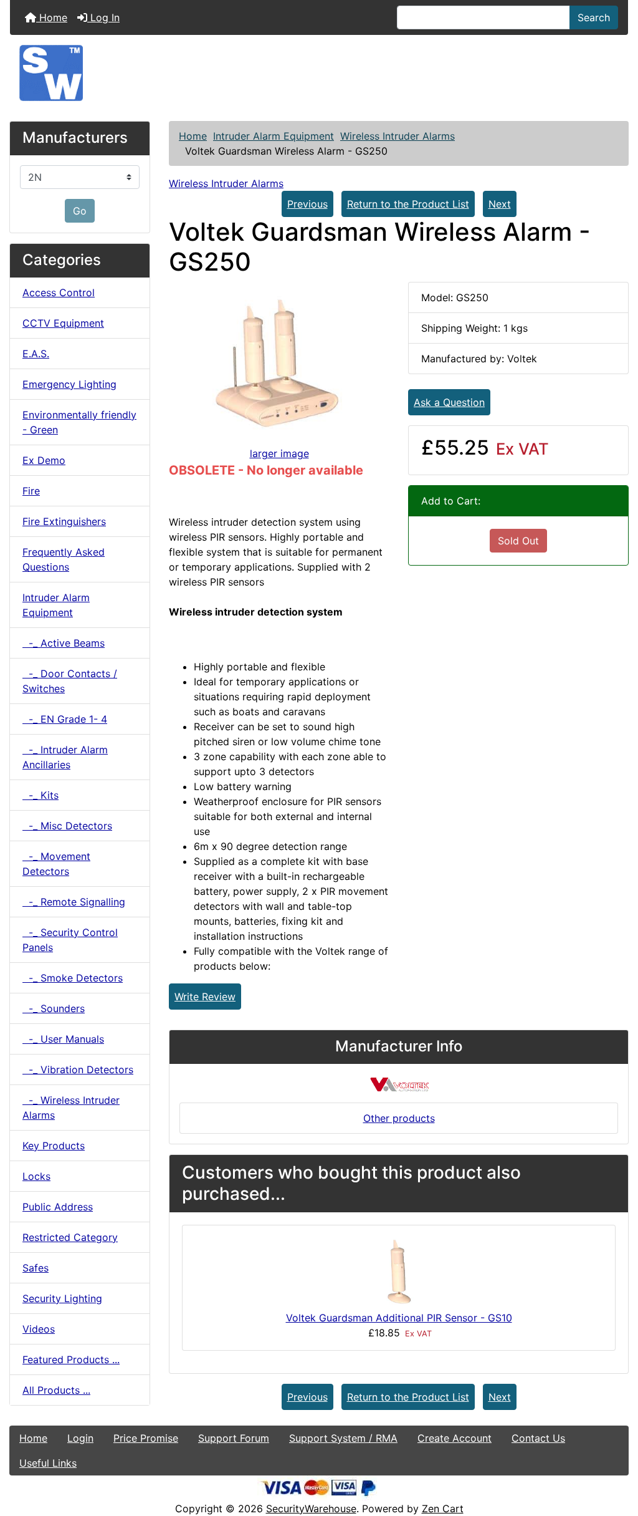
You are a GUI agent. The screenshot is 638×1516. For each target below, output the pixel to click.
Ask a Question (449, 402)
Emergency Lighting (69, 384)
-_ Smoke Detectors (72, 978)
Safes (35, 1268)
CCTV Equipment (63, 323)
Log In (103, 17)
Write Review (205, 996)
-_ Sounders (53, 1008)
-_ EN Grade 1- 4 (64, 719)
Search (594, 17)
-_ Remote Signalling (73, 902)
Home (51, 17)
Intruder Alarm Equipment (273, 136)
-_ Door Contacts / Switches (69, 681)
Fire (31, 491)
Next (499, 204)
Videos (38, 1329)
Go (80, 211)
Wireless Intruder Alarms (397, 136)
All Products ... (56, 1390)
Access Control (58, 292)
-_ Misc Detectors (67, 825)
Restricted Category (70, 1237)
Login (80, 1438)
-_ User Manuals (63, 1039)
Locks (36, 1176)
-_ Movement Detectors (56, 863)
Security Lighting (62, 1298)
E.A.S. (35, 353)
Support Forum (233, 1438)
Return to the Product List (408, 204)
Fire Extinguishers (64, 521)
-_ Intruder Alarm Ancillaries (65, 757)
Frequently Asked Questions (63, 559)
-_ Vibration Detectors (77, 1069)
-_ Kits (40, 795)
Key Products (53, 1145)
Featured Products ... (71, 1359)
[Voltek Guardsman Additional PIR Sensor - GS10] (399, 1271)
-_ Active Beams (63, 643)
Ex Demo (43, 460)
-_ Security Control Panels (70, 940)
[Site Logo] (319, 73)
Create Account (454, 1438)
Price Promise (145, 1438)
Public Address (57, 1206)
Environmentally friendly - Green (79, 422)
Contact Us (538, 1438)
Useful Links (48, 1463)
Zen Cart (443, 1508)
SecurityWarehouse (311, 1508)
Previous (307, 204)
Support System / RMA (343, 1438)
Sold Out (518, 540)
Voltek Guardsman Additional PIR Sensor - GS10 (399, 1317)
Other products (399, 1118)
